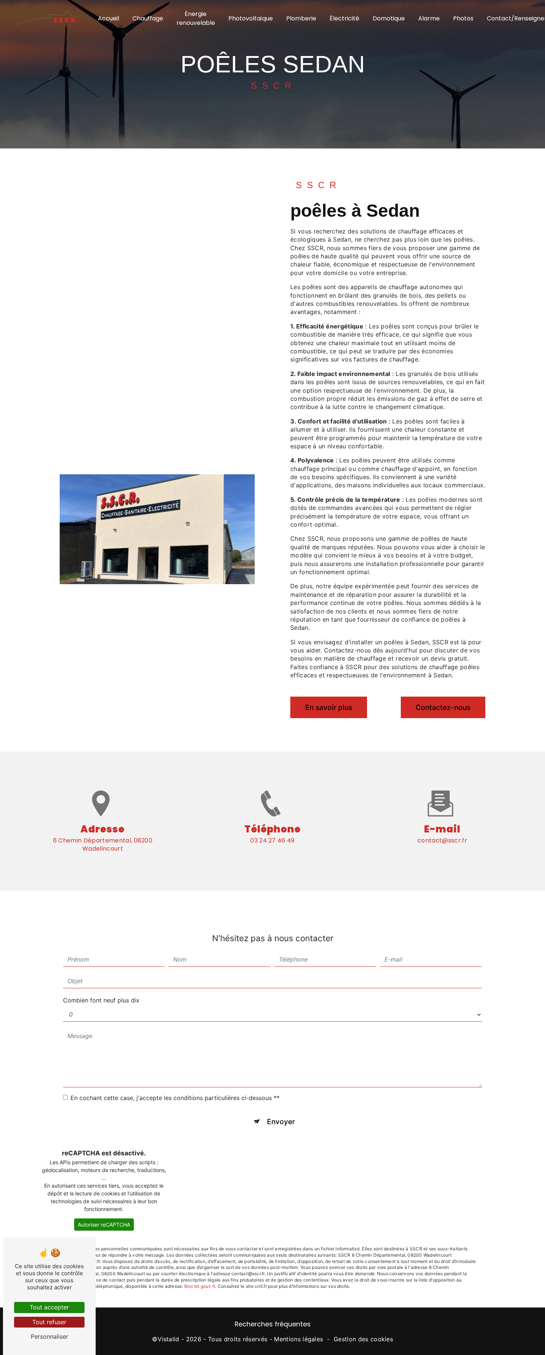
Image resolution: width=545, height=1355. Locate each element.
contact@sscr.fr (442, 840)
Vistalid (168, 1339)
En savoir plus (328, 707)
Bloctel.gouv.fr (199, 1286)
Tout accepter (49, 1307)
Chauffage (147, 18)
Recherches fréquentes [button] (273, 1324)
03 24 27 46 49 (272, 840)
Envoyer (281, 1121)
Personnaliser (49, 1336)
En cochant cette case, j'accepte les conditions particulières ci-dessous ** (175, 1098)
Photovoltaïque (250, 18)
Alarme (429, 18)
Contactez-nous (443, 707)
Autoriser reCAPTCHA (104, 1224)
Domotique (389, 18)
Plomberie (301, 18)
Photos (463, 18)
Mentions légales (298, 1339)
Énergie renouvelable (195, 18)
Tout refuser (49, 1322)
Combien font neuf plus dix (101, 1000)
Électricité (344, 18)
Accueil (108, 18)
